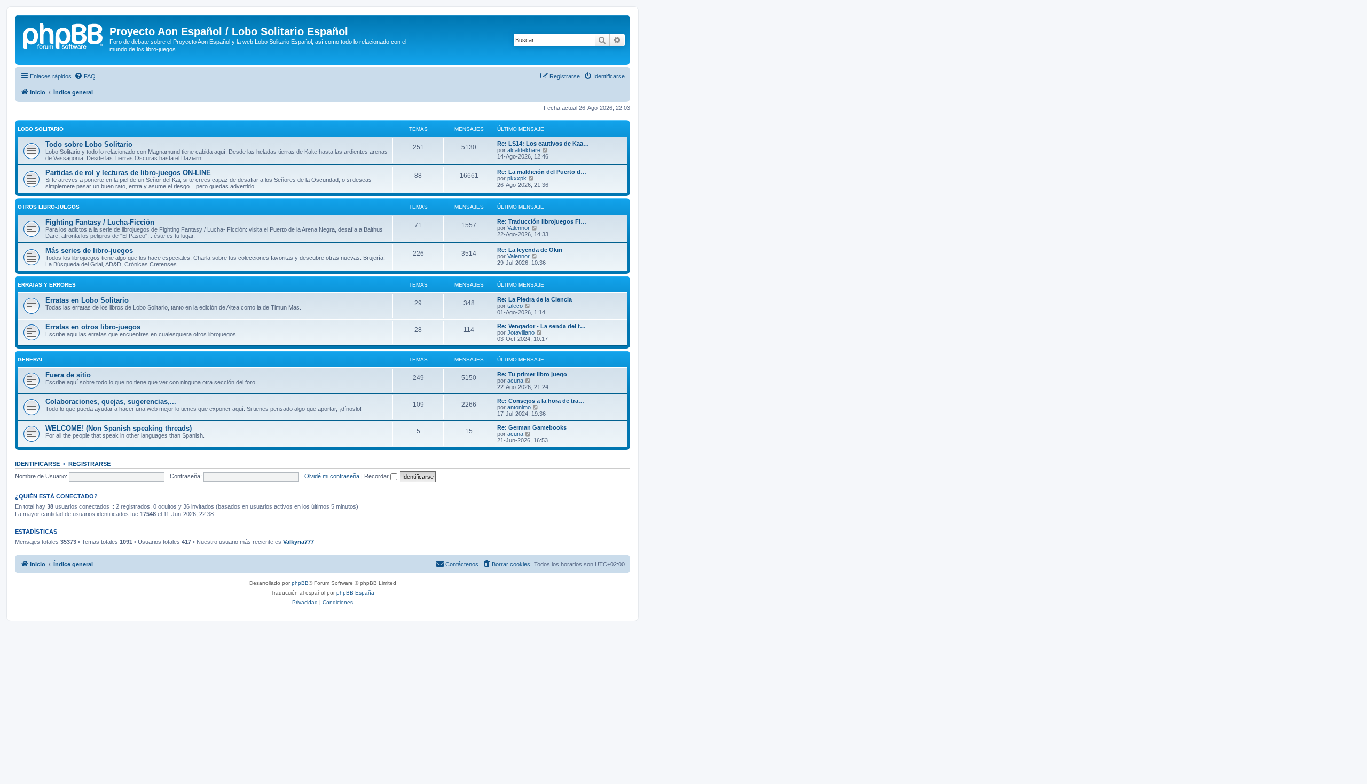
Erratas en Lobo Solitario (87, 300)
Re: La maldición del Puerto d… (541, 172)
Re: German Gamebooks (532, 427)
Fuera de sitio (68, 375)
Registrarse (89, 464)
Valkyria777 (298, 541)
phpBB (300, 583)
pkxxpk (517, 178)
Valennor (518, 228)
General (31, 359)
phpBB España (355, 593)
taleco (515, 306)
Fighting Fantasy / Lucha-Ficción (99, 222)
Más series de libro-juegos (89, 251)
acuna (515, 380)
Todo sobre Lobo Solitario (88, 144)
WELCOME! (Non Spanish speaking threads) (118, 428)
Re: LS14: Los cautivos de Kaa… (543, 143)
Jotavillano (521, 332)
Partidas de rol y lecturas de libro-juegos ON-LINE (128, 173)
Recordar (377, 476)
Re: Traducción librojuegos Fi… (541, 221)
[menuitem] (85, 76)
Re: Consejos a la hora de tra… (540, 401)
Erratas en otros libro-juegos (92, 327)
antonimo (519, 407)
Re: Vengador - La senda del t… (541, 326)
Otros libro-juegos (49, 207)
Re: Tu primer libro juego (532, 374)
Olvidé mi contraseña (331, 476)
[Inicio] (63, 35)
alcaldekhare (523, 150)
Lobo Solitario (41, 129)
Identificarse (37, 464)
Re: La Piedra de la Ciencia (534, 299)
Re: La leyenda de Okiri (529, 250)
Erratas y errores (47, 285)
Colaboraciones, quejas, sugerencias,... (110, 402)
